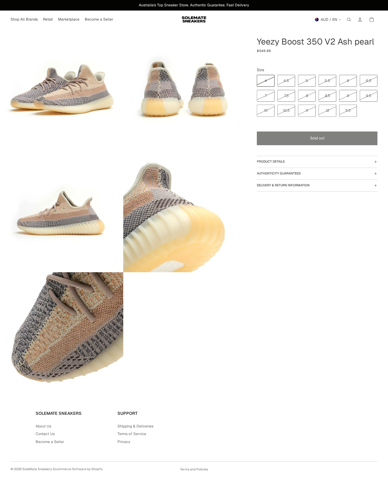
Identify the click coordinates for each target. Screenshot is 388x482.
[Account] (360, 19)
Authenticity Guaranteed (279, 173)
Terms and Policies (194, 469)
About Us (43, 426)
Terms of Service (131, 433)
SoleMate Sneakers (37, 469)
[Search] (349, 19)
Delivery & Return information (283, 185)
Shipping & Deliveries (135, 426)
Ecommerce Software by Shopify (78, 469)
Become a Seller (50, 441)
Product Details (271, 161)
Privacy (123, 441)
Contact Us (45, 433)
